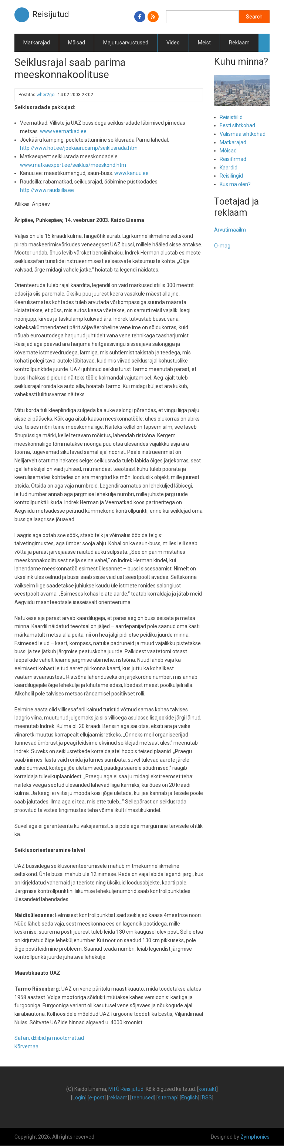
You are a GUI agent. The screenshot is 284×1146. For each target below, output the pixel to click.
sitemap (167, 1098)
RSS (207, 1098)
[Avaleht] (21, 14)
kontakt (207, 1089)
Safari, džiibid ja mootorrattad (49, 1038)
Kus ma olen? (235, 184)
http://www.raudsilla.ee (47, 190)
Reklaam (239, 42)
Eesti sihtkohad (237, 125)
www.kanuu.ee (131, 173)
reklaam (118, 1098)
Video (173, 42)
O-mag (222, 246)
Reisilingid (231, 176)
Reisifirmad (233, 159)
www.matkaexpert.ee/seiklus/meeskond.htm (73, 165)
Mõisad (76, 42)
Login (78, 1098)
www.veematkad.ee (63, 131)
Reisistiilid (231, 117)
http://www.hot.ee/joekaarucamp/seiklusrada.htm (79, 148)
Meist (204, 42)
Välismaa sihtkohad (243, 134)
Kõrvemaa (26, 1046)
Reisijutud (50, 14)
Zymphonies (255, 1137)
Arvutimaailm (230, 230)
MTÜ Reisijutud (125, 1089)
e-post (96, 1098)
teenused (143, 1098)
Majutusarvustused (125, 42)
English (189, 1098)
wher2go (45, 94)
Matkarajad (36, 42)
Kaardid (228, 168)
